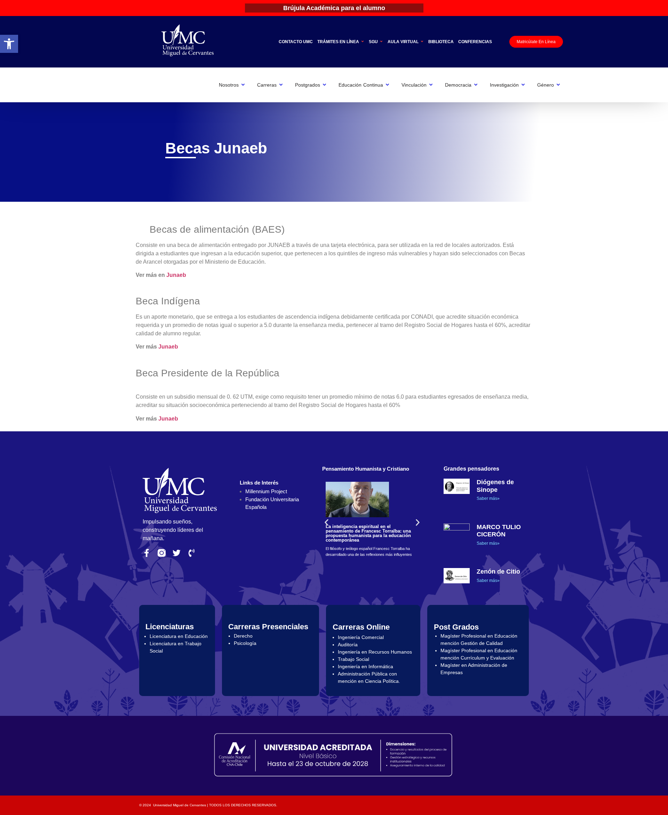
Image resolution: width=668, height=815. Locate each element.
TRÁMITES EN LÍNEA (338, 41)
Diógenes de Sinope (495, 486)
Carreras (267, 85)
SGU (373, 41)
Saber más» (488, 498)
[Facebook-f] (147, 553)
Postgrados (307, 85)
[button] (9, 44)
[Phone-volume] (192, 553)
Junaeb (176, 275)
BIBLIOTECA (441, 41)
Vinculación (414, 85)
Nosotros (229, 85)
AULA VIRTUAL (403, 41)
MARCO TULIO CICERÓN (499, 531)
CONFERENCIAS (475, 41)
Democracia (458, 85)
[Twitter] (177, 553)
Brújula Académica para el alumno (334, 8)
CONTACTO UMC (296, 41)
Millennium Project (266, 491)
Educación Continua (361, 85)
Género (545, 85)
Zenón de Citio (498, 571)
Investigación (504, 85)
